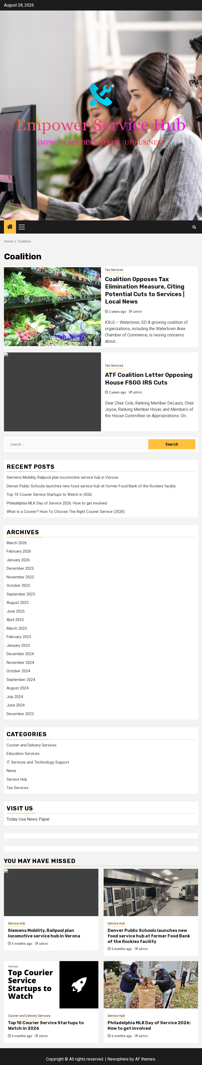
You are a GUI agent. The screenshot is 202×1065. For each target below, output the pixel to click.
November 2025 (20, 577)
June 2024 (15, 705)
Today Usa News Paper (28, 819)
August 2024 (17, 688)
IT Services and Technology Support (38, 762)
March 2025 (17, 628)
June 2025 (15, 611)
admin (137, 312)
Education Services (23, 753)
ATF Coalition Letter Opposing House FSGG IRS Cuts (149, 378)
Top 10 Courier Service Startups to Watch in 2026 (49, 494)
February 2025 (19, 636)
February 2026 (19, 551)
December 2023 (20, 713)
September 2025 (21, 594)
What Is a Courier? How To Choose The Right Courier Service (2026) (66, 511)
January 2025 (18, 645)
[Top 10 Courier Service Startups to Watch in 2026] (51, 984)
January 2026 (18, 560)
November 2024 (20, 662)
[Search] (194, 227)
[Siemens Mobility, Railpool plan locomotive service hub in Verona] (51, 892)
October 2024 (18, 671)
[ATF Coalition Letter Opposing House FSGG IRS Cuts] (52, 391)
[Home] (10, 227)
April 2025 (15, 619)
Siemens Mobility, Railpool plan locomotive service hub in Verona (62, 477)
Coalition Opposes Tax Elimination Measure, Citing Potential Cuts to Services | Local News (144, 290)
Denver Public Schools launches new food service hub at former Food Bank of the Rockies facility (91, 486)
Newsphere (118, 1059)
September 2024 (21, 679)
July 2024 (15, 696)
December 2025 (20, 568)
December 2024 (20, 654)
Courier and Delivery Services (32, 745)
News (11, 770)
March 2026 (17, 543)
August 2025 (17, 602)
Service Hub (17, 779)
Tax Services (114, 270)
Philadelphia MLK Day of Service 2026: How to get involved (57, 503)
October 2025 (18, 585)
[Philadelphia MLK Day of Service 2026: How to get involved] (151, 984)
